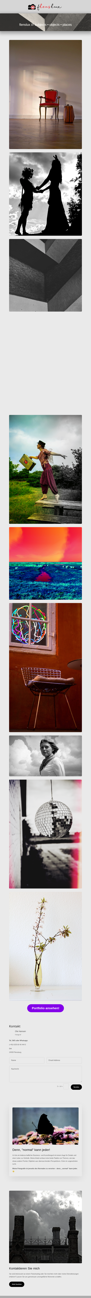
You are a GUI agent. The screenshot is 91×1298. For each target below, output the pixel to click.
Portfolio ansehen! (45, 1008)
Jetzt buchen (17, 1284)
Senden (76, 1087)
